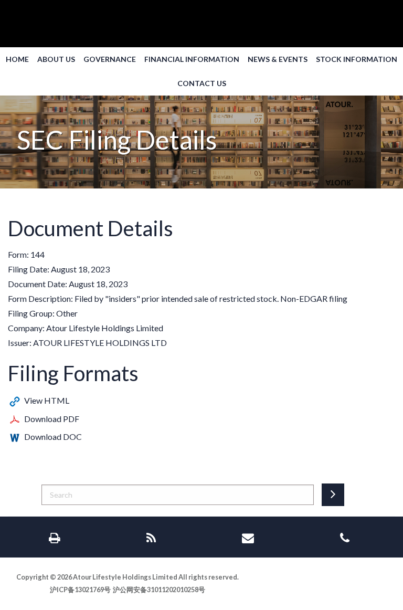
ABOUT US (56, 59)
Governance (109, 59)
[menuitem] (17, 59)
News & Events (277, 59)
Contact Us (201, 83)
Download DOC (53, 436)
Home (17, 59)
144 (37, 254)
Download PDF (51, 419)
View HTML (46, 400)
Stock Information (356, 59)
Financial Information (191, 59)
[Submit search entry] (333, 494)
